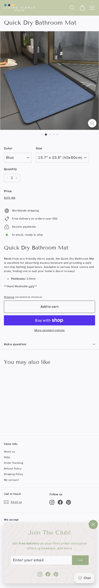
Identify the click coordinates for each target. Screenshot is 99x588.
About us (9, 451)
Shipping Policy (13, 474)
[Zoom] (92, 123)
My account (11, 479)
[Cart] (82, 8)
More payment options (49, 330)
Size (39, 148)
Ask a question (15, 344)
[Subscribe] (80, 560)
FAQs (7, 457)
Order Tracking (13, 462)
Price (8, 191)
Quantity (10, 169)
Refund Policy (12, 468)
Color (8, 148)
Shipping (9, 296)
